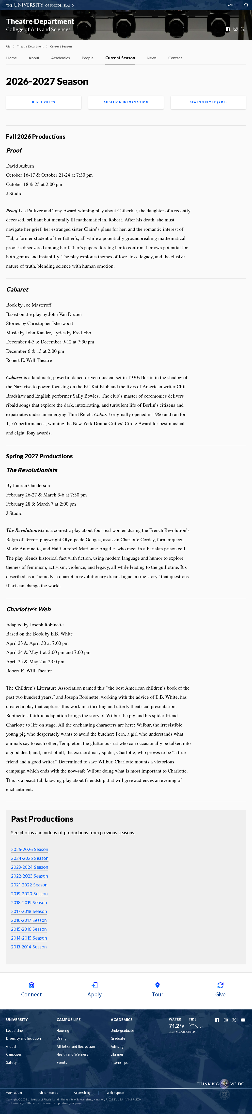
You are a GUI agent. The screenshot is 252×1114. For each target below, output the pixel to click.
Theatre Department (40, 21)
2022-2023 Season (29, 876)
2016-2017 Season (29, 920)
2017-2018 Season (29, 911)
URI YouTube (243, 1020)
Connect (31, 994)
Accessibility (82, 1093)
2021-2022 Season (29, 885)
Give (220, 994)
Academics (60, 57)
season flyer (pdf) (208, 102)
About (34, 57)
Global (11, 1047)
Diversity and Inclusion (23, 1039)
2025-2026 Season (29, 849)
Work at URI (14, 1093)
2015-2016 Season (29, 929)
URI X (234, 1020)
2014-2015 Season (29, 938)
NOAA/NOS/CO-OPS (185, 1032)
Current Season (120, 57)
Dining (61, 1039)
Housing (63, 1031)
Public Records (48, 1093)
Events (62, 1063)
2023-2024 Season (29, 867)
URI (8, 46)
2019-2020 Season (29, 894)
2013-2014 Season (29, 947)
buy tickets (43, 102)
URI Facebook (217, 1020)
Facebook (228, 29)
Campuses (14, 1055)
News (152, 57)
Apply (94, 994)
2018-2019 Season (29, 903)
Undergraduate (122, 1031)
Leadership (14, 1031)
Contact (175, 57)
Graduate (118, 1039)
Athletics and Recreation (76, 1047)
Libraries (117, 1055)
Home (11, 57)
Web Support (115, 1093)
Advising (117, 1047)
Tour (157, 994)
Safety (11, 1063)
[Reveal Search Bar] (246, 5)
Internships (119, 1063)
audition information (126, 102)
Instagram (236, 29)
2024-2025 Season (29, 858)
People (88, 57)
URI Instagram (226, 1020)
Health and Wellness (72, 1055)
